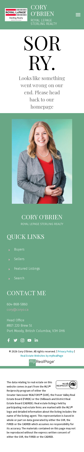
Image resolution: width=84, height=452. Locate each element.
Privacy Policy (65, 351)
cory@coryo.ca (18, 310)
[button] (8, 340)
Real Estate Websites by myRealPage (42, 355)
